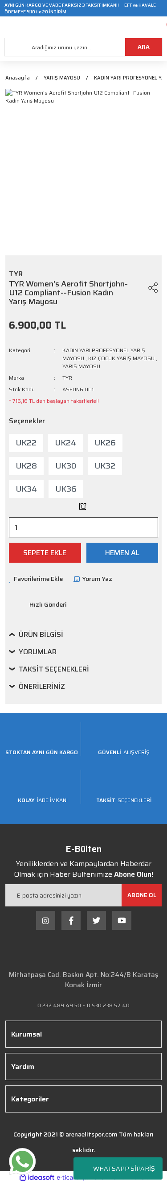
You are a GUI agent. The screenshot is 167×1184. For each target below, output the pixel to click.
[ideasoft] (37, 1177)
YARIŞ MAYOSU (81, 366)
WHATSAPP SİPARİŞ (124, 1168)
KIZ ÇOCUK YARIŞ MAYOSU (121, 358)
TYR (67, 378)
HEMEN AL (122, 552)
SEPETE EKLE (44, 552)
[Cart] (160, 27)
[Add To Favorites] (136, 287)
